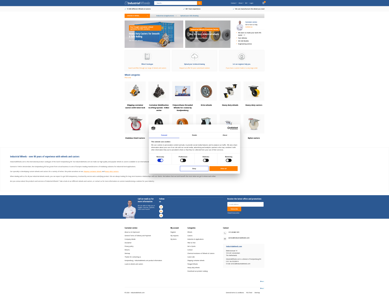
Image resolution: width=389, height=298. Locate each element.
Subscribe (234, 209)
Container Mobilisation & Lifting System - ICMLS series (159, 108)
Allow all (223, 168)
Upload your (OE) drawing (189, 16)
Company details (130, 239)
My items (173, 239)
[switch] (183, 160)
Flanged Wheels (192, 264)
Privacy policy (129, 246)
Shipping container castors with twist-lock (135, 106)
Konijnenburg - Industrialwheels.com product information (143, 260)
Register (173, 232)
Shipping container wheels (195, 260)
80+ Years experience (193, 9)
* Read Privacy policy (233, 213)
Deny (194, 168)
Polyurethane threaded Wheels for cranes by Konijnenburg (183, 108)
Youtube (161, 215)
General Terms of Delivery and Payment (138, 236)
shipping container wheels (93, 171)
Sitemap (127, 253)
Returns (127, 250)
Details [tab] (194, 135)
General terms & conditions (235, 293)
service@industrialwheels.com (239, 238)
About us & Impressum (132, 232)
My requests (174, 236)
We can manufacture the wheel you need (249, 9)
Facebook (161, 207)
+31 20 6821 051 (233, 232)
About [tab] (225, 135)
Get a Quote (191, 246)
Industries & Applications (195, 239)
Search (199, 3)
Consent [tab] (164, 135)
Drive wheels (206, 105)
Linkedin (161, 211)
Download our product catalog (197, 271)
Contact (190, 250)
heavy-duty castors (112, 171)
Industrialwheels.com (138, 293)
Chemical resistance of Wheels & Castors (200, 253)
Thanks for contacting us (133, 257)
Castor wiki (191, 257)
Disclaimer (128, 243)
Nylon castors (254, 138)
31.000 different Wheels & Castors (139, 9)
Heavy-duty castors (253, 105)
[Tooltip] (244, 35)
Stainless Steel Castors (135, 138)
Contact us (248, 27)
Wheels (189, 232)
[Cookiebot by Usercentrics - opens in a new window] (229, 128)
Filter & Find (191, 243)
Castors (189, 236)
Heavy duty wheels (230, 105)
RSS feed (249, 293)
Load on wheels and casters (134, 264)
